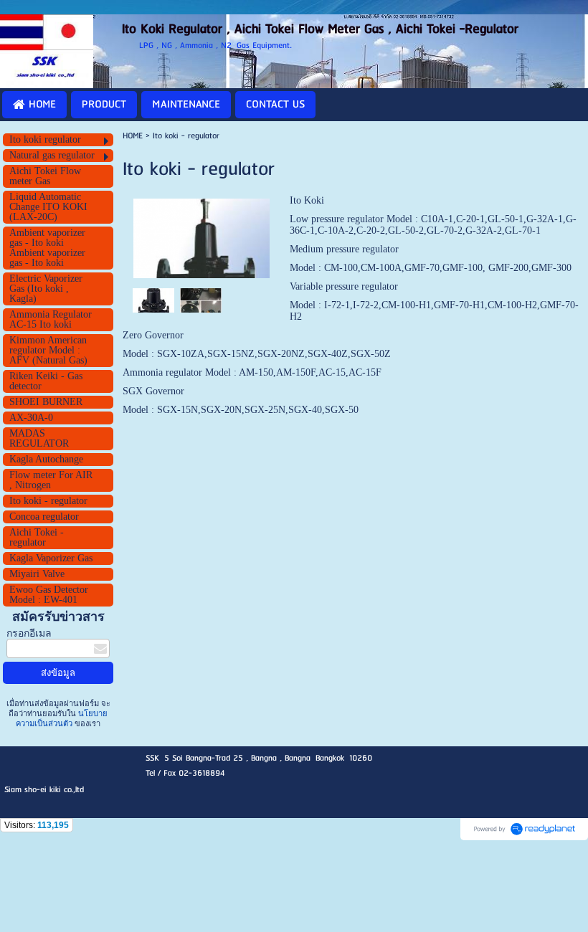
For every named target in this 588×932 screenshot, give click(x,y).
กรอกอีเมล (29, 633)
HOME (133, 135)
